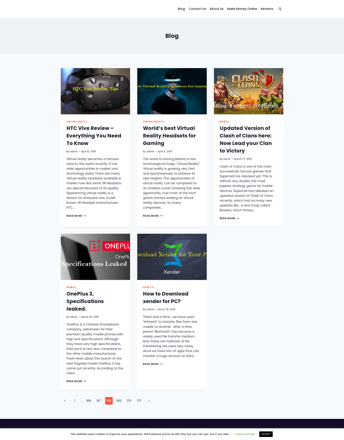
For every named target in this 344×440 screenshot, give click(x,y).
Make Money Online (242, 9)
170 (129, 401)
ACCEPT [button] (266, 434)
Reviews (267, 9)
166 (88, 401)
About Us (217, 9)
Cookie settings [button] (244, 434)
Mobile (224, 121)
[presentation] (95, 91)
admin (73, 151)
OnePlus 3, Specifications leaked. (85, 301)
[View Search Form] (280, 9)
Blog (181, 9)
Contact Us (197, 9)
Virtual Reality (76, 121)
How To (148, 287)
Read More (76, 216)
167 (99, 401)
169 (118, 401)
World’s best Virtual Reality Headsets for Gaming (169, 136)
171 (139, 401)
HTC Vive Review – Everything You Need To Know (93, 136)
